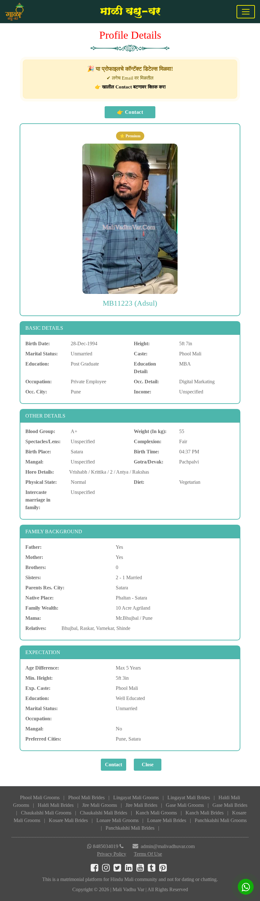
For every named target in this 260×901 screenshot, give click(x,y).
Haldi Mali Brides (56, 805)
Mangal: (34, 461)
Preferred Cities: (43, 739)
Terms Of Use (148, 854)
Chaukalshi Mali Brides (103, 812)
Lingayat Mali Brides (188, 797)
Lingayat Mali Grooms (136, 797)
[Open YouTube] (142, 869)
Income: (142, 391)
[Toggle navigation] (246, 11)
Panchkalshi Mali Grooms (221, 820)
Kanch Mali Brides (204, 812)
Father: (33, 547)
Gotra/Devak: (148, 461)
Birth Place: (38, 451)
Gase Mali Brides (229, 805)
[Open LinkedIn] (130, 869)
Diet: (139, 482)
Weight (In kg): (150, 431)
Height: (142, 343)
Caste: (140, 353)
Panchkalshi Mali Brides (130, 828)
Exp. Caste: (37, 688)
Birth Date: (37, 343)
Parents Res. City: (44, 587)
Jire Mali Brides (141, 805)
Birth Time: (146, 451)
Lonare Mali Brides (166, 820)
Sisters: (33, 577)
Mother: (34, 557)
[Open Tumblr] (153, 869)
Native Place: (39, 597)
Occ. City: (36, 391)
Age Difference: (42, 668)
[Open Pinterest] (164, 869)
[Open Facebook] (96, 869)
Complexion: (147, 441)
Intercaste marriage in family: (37, 499)
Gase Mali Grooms (185, 805)
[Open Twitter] (119, 869)
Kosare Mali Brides (68, 820)
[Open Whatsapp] (246, 887)
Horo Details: (39, 472)
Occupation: (38, 381)
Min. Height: (39, 678)
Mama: (33, 618)
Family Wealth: (41, 608)
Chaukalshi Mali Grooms (46, 812)
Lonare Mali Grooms (117, 820)
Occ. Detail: (146, 381)
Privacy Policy (111, 854)
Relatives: (35, 628)
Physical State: (41, 482)
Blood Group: (40, 431)
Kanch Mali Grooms (156, 812)
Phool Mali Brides (86, 797)
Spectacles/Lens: (43, 441)
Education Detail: (145, 367)
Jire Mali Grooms (99, 805)
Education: (37, 363)
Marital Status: (41, 353)
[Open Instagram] (108, 869)
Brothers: (35, 567)
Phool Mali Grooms (40, 797)
